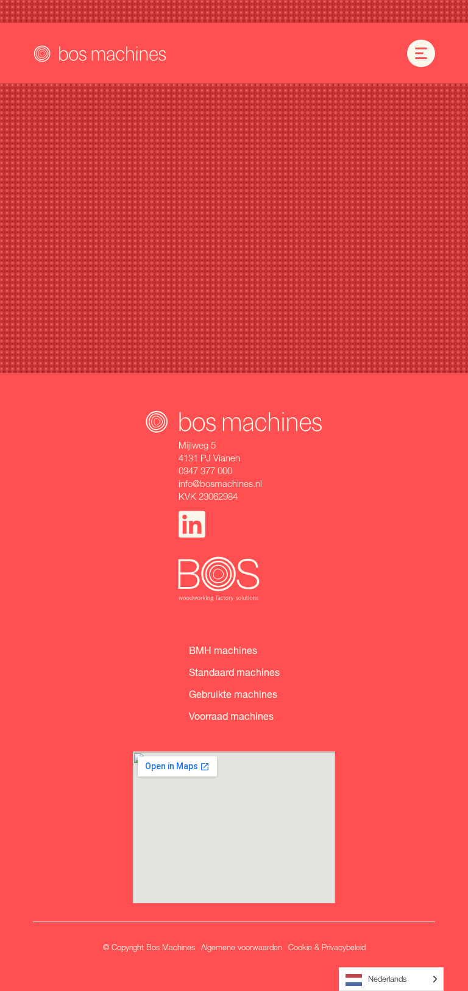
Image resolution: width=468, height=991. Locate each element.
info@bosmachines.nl (220, 483)
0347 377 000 (205, 470)
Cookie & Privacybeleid (327, 947)
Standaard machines (234, 672)
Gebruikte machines (233, 694)
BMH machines (223, 650)
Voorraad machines (231, 716)
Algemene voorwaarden (241, 947)
